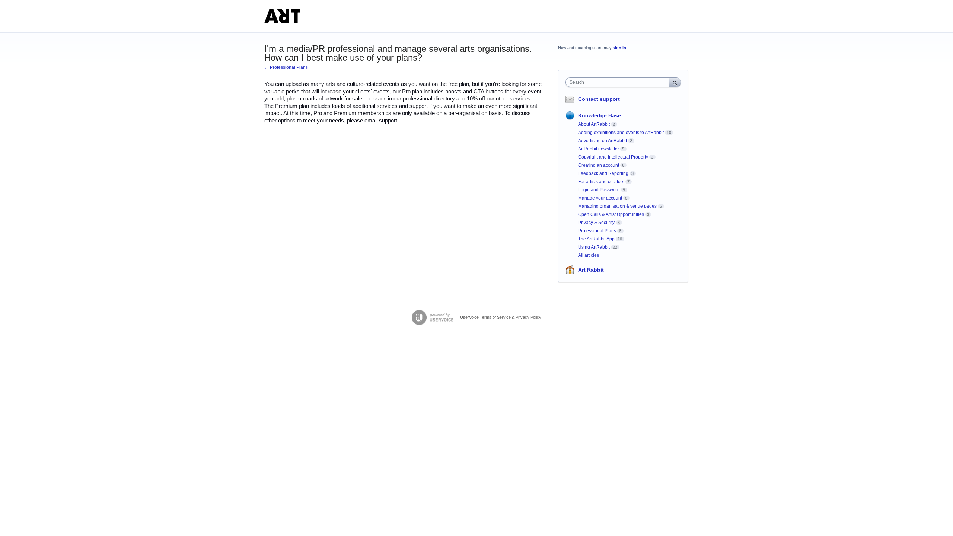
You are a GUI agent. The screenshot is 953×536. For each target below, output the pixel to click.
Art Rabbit (591, 270)
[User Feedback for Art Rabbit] (282, 16)
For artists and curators (601, 181)
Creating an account (598, 165)
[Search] (675, 82)
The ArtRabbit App (596, 239)
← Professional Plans (286, 67)
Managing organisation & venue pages (617, 206)
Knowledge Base (599, 115)
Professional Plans (597, 230)
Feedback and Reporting (603, 173)
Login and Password (599, 189)
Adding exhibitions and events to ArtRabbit (621, 132)
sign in (619, 47)
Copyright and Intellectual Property (613, 157)
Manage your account (600, 198)
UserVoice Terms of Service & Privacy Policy (500, 317)
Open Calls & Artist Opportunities (611, 214)
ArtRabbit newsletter (598, 148)
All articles (588, 255)
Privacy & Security (596, 222)
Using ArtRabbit (594, 247)
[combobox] (619, 82)
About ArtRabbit (594, 124)
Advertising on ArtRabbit (602, 140)
